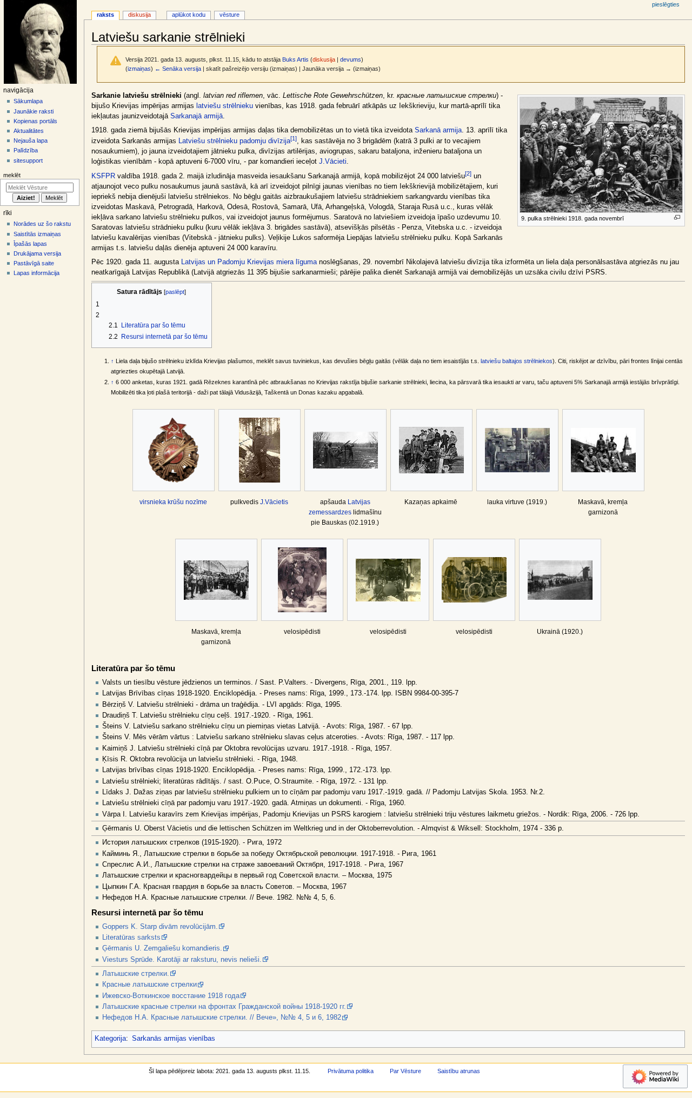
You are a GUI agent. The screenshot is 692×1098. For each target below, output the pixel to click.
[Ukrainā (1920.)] (560, 580)
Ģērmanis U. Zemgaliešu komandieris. (162, 948)
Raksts (105, 14)
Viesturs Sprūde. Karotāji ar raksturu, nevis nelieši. (182, 959)
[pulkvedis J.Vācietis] (259, 450)
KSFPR (103, 176)
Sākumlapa (28, 101)
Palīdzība (26, 150)
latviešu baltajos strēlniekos (517, 361)
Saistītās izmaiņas (37, 234)
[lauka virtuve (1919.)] (517, 450)
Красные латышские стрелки (149, 984)
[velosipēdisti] (302, 579)
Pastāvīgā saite (34, 263)
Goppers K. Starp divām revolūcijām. (160, 926)
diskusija (323, 59)
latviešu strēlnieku (224, 106)
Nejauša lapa (31, 140)
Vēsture (229, 14)
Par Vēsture (405, 1071)
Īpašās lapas (30, 243)
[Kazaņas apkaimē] (431, 450)
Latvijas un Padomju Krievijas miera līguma (249, 262)
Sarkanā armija (438, 130)
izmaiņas (139, 68)
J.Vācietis (274, 502)
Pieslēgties (666, 4)
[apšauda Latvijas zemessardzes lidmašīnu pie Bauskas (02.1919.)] (345, 450)
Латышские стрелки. (135, 974)
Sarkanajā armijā (196, 116)
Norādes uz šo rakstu (42, 223)
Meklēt (12, 175)
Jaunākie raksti (34, 111)
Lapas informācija (36, 273)
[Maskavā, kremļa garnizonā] (603, 450)
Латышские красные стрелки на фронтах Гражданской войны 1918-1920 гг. (224, 1006)
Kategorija (110, 1038)
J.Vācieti (333, 161)
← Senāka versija (178, 68)
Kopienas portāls (35, 121)
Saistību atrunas (458, 1071)
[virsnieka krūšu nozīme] (173, 450)
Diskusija (139, 14)
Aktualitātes (29, 131)
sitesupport (28, 160)
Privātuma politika (351, 1071)
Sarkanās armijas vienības (173, 1038)
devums (350, 59)
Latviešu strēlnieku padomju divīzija (234, 141)
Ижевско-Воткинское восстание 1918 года (170, 996)
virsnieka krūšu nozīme (173, 502)
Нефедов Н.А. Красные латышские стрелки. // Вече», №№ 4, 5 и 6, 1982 (221, 1017)
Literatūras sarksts (131, 937)
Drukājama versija (37, 253)
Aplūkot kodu (188, 14)
